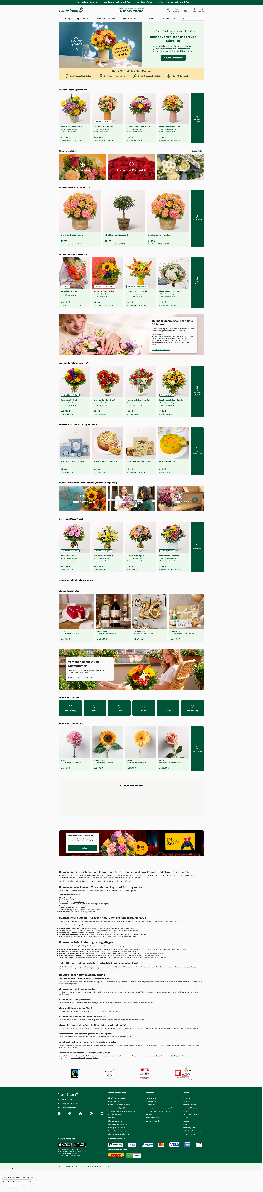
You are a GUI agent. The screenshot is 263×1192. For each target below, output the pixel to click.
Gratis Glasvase (113, 1101)
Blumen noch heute (115, 1121)
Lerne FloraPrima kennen (161, 350)
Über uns (149, 1114)
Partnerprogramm (189, 1128)
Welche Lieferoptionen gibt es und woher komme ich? (18, 1185)
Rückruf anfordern (69, 1107)
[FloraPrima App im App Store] (65, 1145)
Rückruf (185, 1118)
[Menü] (113, 1070)
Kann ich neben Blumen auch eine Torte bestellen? (17, 1181)
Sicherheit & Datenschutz (191, 1108)
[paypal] (147, 1145)
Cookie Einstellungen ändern (192, 1131)
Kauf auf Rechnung (114, 1114)
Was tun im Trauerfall (153, 1121)
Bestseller (62, 932)
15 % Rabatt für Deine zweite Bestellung (122, 1111)
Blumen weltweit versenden (118, 1124)
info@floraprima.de (69, 1103)
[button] (9, 1171)
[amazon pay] (199, 1145)
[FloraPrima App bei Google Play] (80, 1145)
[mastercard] (161, 1145)
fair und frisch (79, 902)
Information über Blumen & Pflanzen (158, 1111)
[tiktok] (80, 1114)
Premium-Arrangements (76, 932)
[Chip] (144, 1073)
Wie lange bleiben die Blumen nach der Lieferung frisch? (19, 1177)
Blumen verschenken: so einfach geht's (159, 1108)
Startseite (186, 1101)
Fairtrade (111, 1118)
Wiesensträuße (64, 928)
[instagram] (69, 1114)
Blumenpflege (150, 1105)
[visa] (174, 1144)
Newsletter (186, 1111)
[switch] (109, 1075)
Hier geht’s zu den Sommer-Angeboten (81, 677)
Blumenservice (151, 1098)
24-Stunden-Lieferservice (117, 1131)
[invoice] (115, 1145)
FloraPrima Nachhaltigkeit (117, 1098)
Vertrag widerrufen (189, 1105)
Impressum (186, 1121)
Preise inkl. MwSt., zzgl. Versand (69, 1155)
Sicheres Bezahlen (189, 1134)
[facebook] (59, 1114)
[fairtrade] (75, 1073)
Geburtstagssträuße (66, 930)
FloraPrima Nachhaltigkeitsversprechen (84, 1058)
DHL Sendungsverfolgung (191, 1114)
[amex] (187, 1144)
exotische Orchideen (112, 934)
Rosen (82, 934)
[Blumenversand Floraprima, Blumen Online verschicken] (71, 12)
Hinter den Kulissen (152, 1118)
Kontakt (185, 1124)
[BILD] (183, 1073)
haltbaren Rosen (85, 957)
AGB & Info (186, 1098)
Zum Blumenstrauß (174, 57)
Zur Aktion (84, 848)
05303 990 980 (133, 11)
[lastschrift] (132, 1145)
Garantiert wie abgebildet (117, 1108)
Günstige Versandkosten (116, 1128)
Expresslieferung (91, 904)
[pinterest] (91, 1114)
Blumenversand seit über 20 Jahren (120, 1134)
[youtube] (102, 1114)
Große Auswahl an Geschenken (119, 1105)
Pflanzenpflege (151, 1101)
